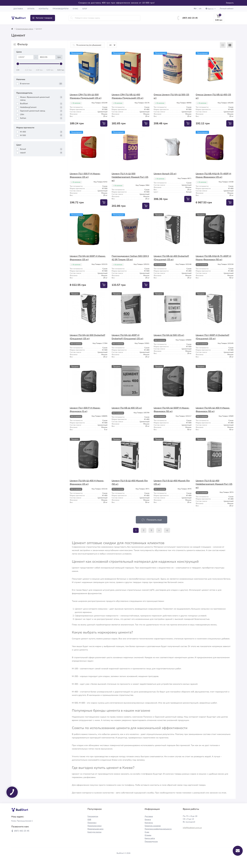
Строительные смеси (24, 29)
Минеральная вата (95, 829)
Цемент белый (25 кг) (165, 173)
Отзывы (148, 835)
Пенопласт (91, 822)
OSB (89, 819)
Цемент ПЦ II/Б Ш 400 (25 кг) (127, 407)
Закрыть (230, 3)
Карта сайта (150, 838)
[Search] (71, 18)
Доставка (18, 9)
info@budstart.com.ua (192, 827)
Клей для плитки (94, 832)
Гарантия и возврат (153, 826)
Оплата (30, 9)
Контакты (43, 9)
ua (200, 8)
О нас (75, 9)
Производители (60, 9)
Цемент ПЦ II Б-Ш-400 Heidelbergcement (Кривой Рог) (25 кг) (214, 484)
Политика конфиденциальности (158, 829)
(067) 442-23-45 (190, 18)
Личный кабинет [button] (227, 8)
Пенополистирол (94, 826)
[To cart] (103, 123)
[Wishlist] (105, 54)
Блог (84, 9)
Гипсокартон (92, 816)
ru (195, 8)
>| (167, 530)
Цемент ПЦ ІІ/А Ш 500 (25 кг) (169, 335)
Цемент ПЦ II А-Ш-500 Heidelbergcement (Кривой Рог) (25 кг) (130, 177)
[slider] (18, 63)
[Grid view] (230, 45)
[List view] (223, 45)
